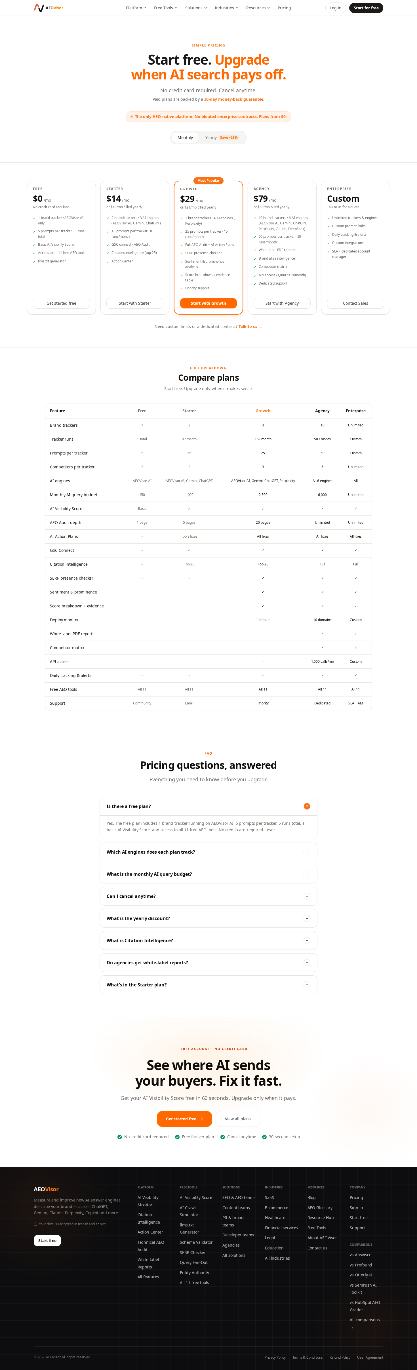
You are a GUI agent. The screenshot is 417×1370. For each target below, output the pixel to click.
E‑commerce (276, 1207)
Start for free (366, 7)
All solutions (233, 1255)
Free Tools (163, 7)
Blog (312, 1197)
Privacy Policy (275, 1357)
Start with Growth (208, 303)
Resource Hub (321, 1217)
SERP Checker (192, 1252)
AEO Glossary (320, 1207)
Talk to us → (250, 326)
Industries (224, 7)
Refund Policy (340, 1357)
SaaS (269, 1197)
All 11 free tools (194, 1282)
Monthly (185, 137)
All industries (277, 1258)
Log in (336, 7)
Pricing (284, 7)
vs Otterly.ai (361, 1275)
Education (274, 1248)
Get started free (61, 303)
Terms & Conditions (307, 1357)
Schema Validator (196, 1242)
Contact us (317, 1248)
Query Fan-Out (194, 1262)
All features (148, 1276)
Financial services (281, 1227)
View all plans (238, 1118)
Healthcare (275, 1217)
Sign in (356, 1207)
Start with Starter (135, 303)
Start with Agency (282, 303)
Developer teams (238, 1235)
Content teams (236, 1207)
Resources (256, 7)
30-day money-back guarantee (234, 99)
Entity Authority (194, 1272)
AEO (46, 1189)
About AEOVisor (322, 1237)
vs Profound (361, 1265)
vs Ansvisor (360, 1254)
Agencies (230, 1245)
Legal (270, 1237)
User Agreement (370, 1357)
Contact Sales (355, 303)
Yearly (221, 137)
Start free (47, 1240)
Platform (134, 7)
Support (357, 1227)
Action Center (150, 1232)
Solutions (194, 7)
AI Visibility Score (196, 1197)
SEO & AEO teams (239, 1197)
